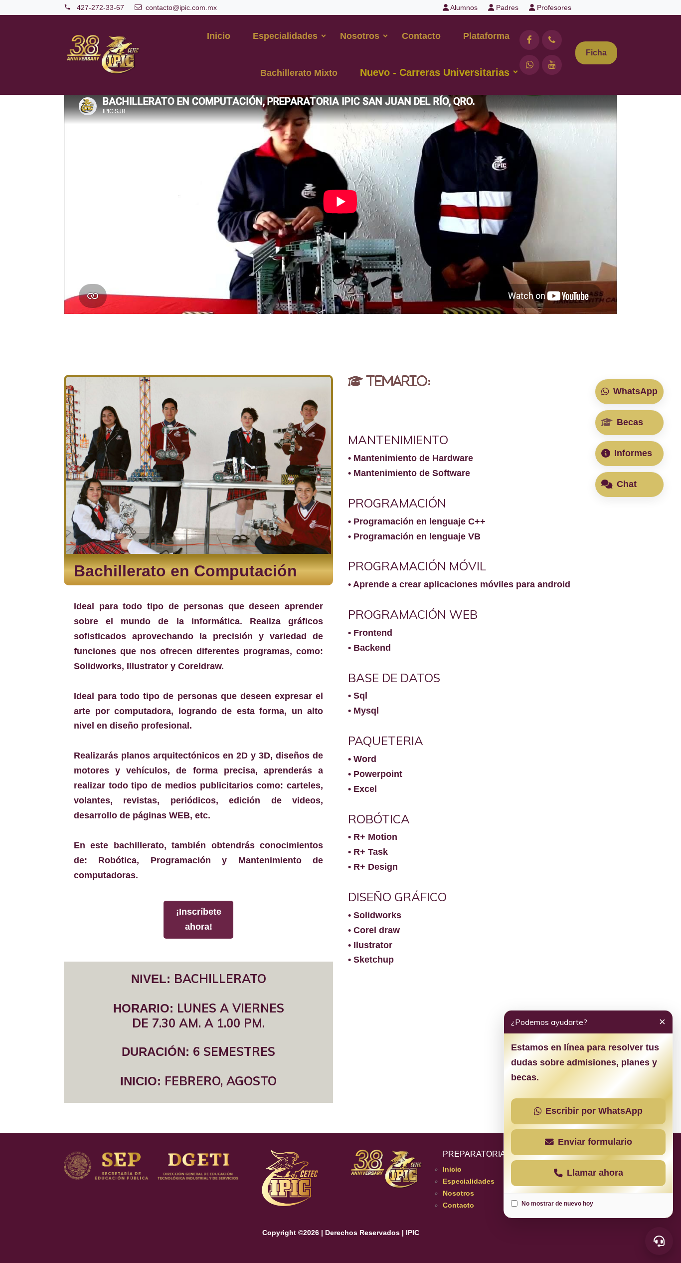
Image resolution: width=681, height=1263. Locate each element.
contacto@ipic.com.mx (181, 7)
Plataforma (486, 36)
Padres (506, 7)
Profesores (553, 7)
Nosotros (359, 36)
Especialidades (285, 36)
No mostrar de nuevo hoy (557, 1203)
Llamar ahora (595, 1173)
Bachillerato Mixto (299, 73)
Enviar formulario (595, 1142)
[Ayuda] (659, 1241)
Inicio (218, 36)
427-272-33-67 (99, 7)
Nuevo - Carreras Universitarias (435, 72)
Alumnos (463, 7)
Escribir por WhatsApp (594, 1111)
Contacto (421, 36)
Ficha (596, 52)
